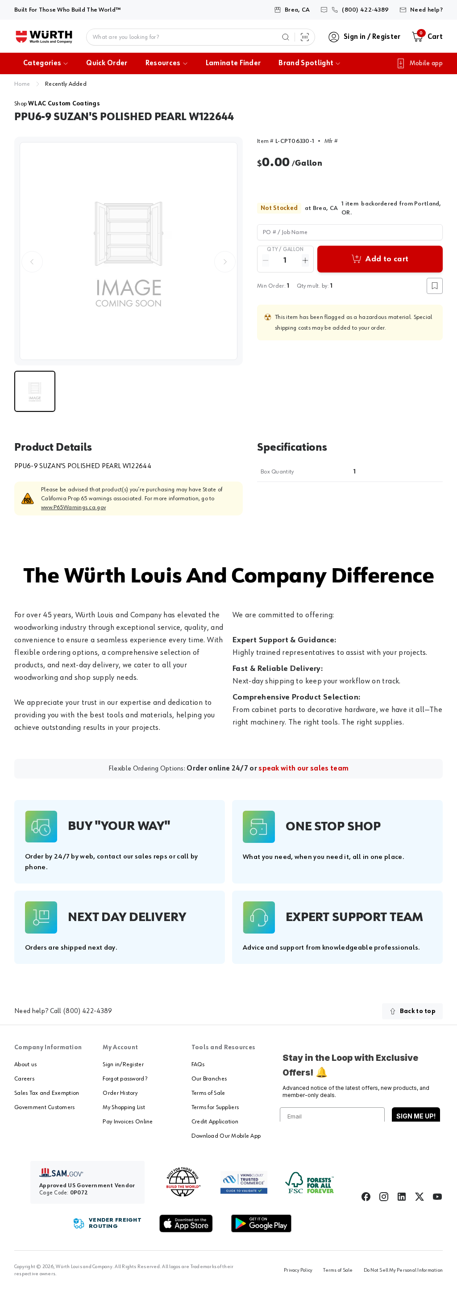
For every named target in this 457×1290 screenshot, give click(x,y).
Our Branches (209, 1079)
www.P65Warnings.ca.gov (73, 507)
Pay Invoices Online (128, 1121)
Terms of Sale (208, 1093)
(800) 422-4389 (87, 1011)
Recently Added (66, 84)
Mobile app (426, 63)
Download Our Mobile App (226, 1136)
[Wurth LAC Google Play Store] (261, 1223)
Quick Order (107, 63)
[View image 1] (128, 251)
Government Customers (44, 1107)
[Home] (44, 37)
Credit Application (214, 1121)
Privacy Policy (298, 1270)
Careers (24, 1079)
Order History (120, 1093)
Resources (163, 63)
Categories (42, 63)
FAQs (197, 1064)
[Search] (286, 37)
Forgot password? (125, 1079)
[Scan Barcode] (305, 37)
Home (22, 84)
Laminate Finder (233, 63)
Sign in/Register (123, 1064)
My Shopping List (124, 1107)
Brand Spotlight (305, 63)
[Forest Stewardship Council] (309, 1183)
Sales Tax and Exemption (46, 1093)
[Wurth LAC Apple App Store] (186, 1223)
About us (25, 1064)
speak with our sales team (303, 768)
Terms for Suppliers (215, 1107)
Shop (57, 104)
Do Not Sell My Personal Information (403, 1270)
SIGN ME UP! (416, 1116)
